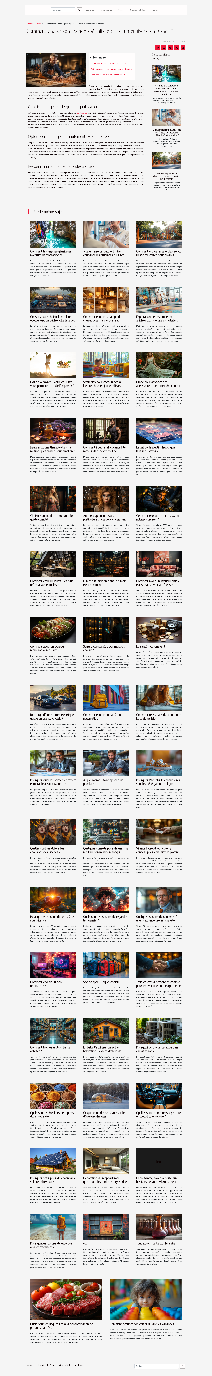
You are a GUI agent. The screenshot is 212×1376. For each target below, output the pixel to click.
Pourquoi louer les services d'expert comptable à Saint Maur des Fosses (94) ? (53, 783)
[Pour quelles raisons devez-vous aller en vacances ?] (53, 1226)
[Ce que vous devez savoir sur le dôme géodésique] (106, 1095)
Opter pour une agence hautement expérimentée (111, 69)
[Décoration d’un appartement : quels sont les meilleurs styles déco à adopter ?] (106, 1161)
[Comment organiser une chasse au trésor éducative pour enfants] (166, 160)
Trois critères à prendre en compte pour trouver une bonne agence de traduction (158, 985)
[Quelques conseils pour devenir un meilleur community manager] (106, 831)
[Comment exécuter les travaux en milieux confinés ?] (159, 498)
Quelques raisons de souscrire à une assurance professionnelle (157, 918)
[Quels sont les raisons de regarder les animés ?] (106, 899)
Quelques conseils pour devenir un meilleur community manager (105, 850)
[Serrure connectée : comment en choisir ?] (106, 629)
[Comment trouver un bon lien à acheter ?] (53, 1030)
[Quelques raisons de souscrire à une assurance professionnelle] (159, 899)
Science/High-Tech (138, 10)
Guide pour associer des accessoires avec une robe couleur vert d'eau (158, 385)
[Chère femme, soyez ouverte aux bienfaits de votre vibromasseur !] (159, 1161)
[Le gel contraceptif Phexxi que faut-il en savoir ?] (159, 430)
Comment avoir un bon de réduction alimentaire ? (47, 648)
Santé (120, 10)
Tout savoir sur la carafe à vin (155, 1243)
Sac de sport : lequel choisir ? (102, 982)
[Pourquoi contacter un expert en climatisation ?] (159, 1030)
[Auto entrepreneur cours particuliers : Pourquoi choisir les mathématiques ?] (106, 498)
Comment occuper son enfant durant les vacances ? (143, 1324)
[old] (106, 1226)
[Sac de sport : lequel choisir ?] (106, 965)
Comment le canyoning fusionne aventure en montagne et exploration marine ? (166, 90)
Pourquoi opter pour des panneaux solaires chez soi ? (52, 1180)
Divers (155, 10)
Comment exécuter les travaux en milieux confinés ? (157, 517)
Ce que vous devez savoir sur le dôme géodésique (104, 1114)
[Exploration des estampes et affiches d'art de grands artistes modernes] (159, 299)
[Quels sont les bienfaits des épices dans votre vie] (53, 1095)
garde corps (82, 113)
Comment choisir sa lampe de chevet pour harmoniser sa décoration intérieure (102, 320)
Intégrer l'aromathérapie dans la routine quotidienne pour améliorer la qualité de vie (52, 451)
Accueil (29, 23)
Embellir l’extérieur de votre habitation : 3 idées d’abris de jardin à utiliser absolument (102, 1051)
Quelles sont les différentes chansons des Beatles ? (47, 850)
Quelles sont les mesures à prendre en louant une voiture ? (158, 1114)
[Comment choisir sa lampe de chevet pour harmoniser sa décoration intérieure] (106, 299)
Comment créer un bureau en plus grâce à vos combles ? (51, 582)
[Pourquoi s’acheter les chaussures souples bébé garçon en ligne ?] (159, 763)
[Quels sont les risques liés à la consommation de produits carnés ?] (66, 1299)
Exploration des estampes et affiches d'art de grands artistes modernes (156, 320)
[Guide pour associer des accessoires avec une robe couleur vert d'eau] (159, 365)
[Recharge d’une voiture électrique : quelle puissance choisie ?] (53, 698)
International (106, 10)
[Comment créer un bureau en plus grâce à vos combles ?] (53, 564)
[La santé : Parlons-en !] (159, 629)
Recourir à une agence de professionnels (108, 74)
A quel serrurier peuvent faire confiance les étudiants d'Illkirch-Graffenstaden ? (166, 132)
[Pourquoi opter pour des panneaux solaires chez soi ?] (53, 1161)
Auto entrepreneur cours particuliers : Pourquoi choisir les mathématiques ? (104, 519)
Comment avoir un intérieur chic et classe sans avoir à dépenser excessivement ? (158, 584)
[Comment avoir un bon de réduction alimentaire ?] (53, 629)
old (85, 1243)
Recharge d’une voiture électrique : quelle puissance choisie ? (52, 716)
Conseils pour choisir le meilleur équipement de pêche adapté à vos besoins (52, 320)
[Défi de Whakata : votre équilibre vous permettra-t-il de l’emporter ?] (53, 365)
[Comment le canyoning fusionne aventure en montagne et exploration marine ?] (166, 73)
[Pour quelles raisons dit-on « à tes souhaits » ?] (53, 899)
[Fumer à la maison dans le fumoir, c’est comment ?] (106, 564)
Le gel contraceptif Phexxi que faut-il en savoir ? (155, 449)
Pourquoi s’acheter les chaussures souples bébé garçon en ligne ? (158, 782)
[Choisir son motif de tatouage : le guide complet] (53, 498)
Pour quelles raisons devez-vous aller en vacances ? (51, 1245)
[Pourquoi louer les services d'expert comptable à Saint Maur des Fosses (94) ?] (53, 763)
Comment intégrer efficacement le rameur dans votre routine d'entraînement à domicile (104, 451)
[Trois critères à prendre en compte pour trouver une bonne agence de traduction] (159, 965)
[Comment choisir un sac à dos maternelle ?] (106, 698)
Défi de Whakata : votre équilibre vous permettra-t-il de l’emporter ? (52, 384)
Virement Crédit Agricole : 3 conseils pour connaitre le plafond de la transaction (158, 852)
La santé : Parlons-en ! (150, 646)
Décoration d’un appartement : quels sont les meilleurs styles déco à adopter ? (105, 1181)
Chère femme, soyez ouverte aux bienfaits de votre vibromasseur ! (157, 1180)
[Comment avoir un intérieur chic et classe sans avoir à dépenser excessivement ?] (159, 564)
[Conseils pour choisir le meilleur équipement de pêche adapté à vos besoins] (53, 299)
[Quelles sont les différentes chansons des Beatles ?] (53, 831)
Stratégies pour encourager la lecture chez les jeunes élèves (102, 384)
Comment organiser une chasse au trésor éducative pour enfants (166, 176)
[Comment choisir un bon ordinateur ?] (53, 965)
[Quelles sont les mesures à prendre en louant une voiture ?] (159, 1095)
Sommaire (99, 57)
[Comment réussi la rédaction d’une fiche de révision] (159, 698)
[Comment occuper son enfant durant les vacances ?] (146, 1299)
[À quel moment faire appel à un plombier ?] (106, 763)
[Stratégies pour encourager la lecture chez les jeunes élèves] (106, 365)
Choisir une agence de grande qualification (108, 63)
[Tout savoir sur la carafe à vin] (159, 1226)
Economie (90, 10)
